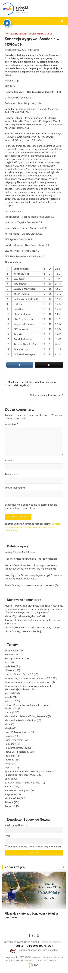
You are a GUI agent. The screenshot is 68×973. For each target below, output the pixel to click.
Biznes (8, 654)
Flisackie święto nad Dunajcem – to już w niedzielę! (31, 558)
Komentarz (11, 424)
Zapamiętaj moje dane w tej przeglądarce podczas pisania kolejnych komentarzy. (31, 506)
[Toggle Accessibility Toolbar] (7, 23)
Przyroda (9, 759)
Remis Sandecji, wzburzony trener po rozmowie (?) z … (33, 585)
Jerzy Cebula (32, 50)
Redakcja (18, 945)
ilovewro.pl (10, 620)
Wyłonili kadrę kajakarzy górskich (30, 616)
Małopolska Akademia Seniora (20, 720)
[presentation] (59, 867)
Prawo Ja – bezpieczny (17, 751)
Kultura (8, 701)
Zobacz (9, 806)
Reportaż (9, 767)
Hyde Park (10, 666)
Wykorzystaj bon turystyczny (45, 395)
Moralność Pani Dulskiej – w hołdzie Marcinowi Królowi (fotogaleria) (32, 384)
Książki (8, 697)
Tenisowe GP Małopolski (17, 790)
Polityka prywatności (50, 941)
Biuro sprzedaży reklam (39, 945)
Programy (10, 755)
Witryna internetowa (15, 487)
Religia (8, 763)
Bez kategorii (11, 650)
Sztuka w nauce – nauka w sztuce (22, 782)
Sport (32, 33)
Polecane (9, 744)
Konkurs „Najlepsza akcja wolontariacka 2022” (29, 678)
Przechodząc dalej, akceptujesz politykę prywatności (34, 846)
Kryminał (9, 693)
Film (7, 662)
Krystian (9, 605)
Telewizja (9, 786)
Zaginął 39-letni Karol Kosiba (20, 552)
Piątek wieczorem (14, 740)
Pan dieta (9, 736)
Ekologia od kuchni (14, 658)
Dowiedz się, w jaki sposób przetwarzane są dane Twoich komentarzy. (33, 527)
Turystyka (10, 794)
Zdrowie (9, 802)
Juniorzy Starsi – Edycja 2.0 (19, 674)
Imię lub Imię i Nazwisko (16, 825)
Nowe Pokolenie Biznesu (17, 732)
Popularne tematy (16, 33)
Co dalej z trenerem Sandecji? (27, 631)
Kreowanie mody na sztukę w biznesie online (28, 682)
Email (7, 836)
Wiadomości (44, 33)
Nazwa (9, 460)
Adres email (12, 474)
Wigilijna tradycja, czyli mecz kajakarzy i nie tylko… (37, 627)
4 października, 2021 (15, 50)
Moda (8, 724)
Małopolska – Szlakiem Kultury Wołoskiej (26, 716)
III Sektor (9, 670)
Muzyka (9, 728)
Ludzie (8, 712)
